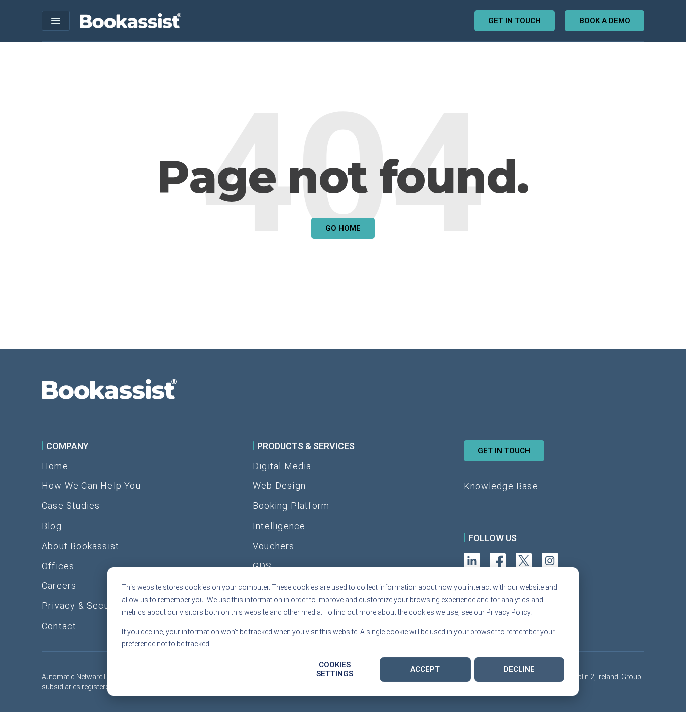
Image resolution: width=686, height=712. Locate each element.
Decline (519, 669)
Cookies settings (334, 669)
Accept (425, 669)
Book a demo (604, 20)
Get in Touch (504, 450)
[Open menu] (56, 21)
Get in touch (514, 20)
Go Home (343, 228)
